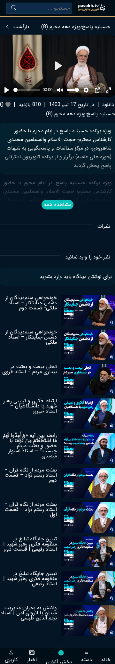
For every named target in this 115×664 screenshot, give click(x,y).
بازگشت (21, 26)
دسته (86, 659)
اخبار (32, 659)
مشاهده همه (57, 205)
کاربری (11, 659)
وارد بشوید (51, 277)
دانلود (108, 105)
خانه (106, 659)
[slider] (26, 90)
